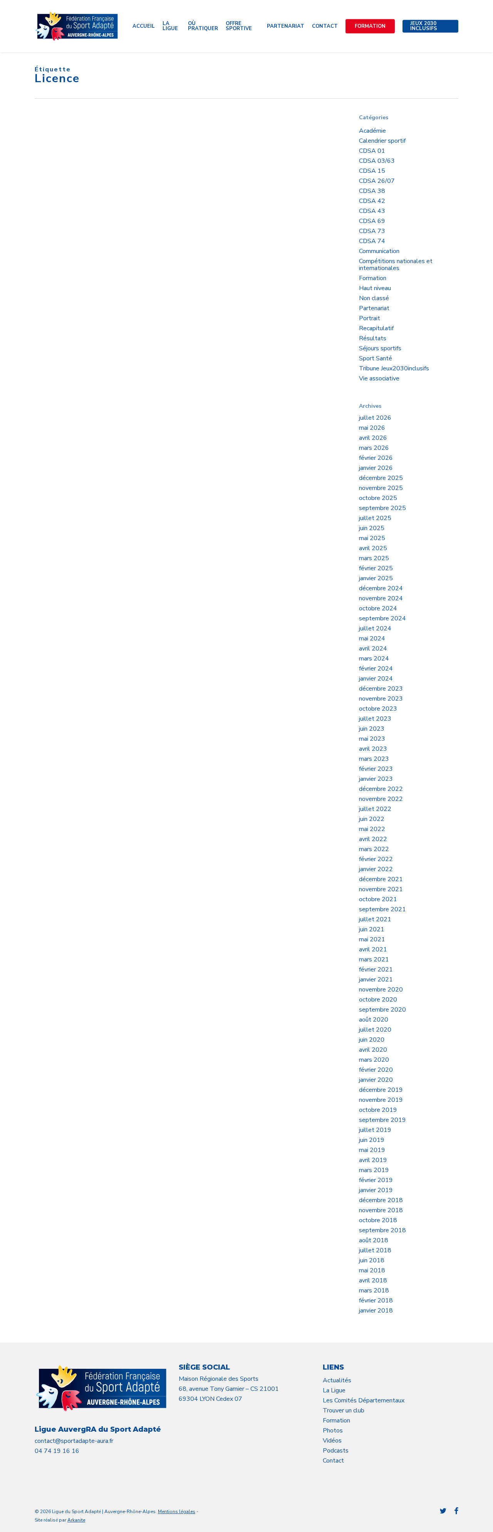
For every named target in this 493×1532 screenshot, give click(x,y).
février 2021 (376, 969)
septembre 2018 (382, 1230)
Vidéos (332, 1440)
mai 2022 (372, 829)
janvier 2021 (376, 979)
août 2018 (373, 1240)
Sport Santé (375, 358)
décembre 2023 (381, 688)
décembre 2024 (381, 588)
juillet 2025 (375, 518)
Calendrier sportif (382, 140)
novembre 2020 (381, 989)
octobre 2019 (378, 1109)
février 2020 (376, 1069)
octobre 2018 (378, 1220)
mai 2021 (372, 939)
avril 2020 (373, 1049)
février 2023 (376, 768)
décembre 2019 (381, 1089)
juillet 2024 (375, 628)
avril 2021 (373, 949)
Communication (379, 251)
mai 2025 (372, 538)
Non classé (374, 298)
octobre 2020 (378, 999)
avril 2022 (373, 839)
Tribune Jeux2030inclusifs (394, 368)
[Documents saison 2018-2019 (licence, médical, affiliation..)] (85, 280)
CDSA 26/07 (377, 180)
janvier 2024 (376, 678)
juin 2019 (371, 1140)
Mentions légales (176, 1511)
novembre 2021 (381, 889)
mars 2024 (374, 658)
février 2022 (376, 859)
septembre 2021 (382, 909)
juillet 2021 (375, 919)
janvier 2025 (376, 578)
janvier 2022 (376, 869)
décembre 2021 (381, 879)
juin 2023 (371, 728)
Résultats (372, 338)
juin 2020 (371, 1039)
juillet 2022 (375, 809)
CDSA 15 (372, 170)
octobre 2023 (378, 708)
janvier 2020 (376, 1079)
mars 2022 (374, 849)
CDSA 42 (372, 201)
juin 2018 (371, 1260)
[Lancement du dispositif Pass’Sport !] (85, 185)
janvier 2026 (376, 467)
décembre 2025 (381, 478)
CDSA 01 (372, 150)
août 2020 (373, 1019)
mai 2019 (372, 1150)
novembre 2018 (381, 1210)
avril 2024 (373, 648)
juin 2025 (371, 528)
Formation (372, 278)
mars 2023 (374, 758)
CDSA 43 (372, 211)
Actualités (337, 1380)
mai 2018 (372, 1270)
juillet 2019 (375, 1130)
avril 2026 (373, 437)
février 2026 (376, 457)
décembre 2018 (381, 1200)
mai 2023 (372, 738)
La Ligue (334, 1390)
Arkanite (76, 1520)
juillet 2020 (375, 1029)
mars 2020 (374, 1059)
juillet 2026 (375, 417)
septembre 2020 (382, 1009)
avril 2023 (373, 748)
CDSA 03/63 (377, 160)
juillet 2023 (375, 718)
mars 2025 (374, 558)
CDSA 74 (372, 241)
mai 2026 (372, 427)
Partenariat (374, 308)
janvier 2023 (376, 778)
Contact (333, 1460)
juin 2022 (371, 819)
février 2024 (376, 668)
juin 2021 (371, 929)
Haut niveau (375, 288)
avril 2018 (373, 1280)
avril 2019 (373, 1160)
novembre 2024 (381, 598)
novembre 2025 (381, 488)
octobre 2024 (378, 608)
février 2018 (376, 1300)
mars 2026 (374, 447)
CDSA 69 (372, 221)
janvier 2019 (376, 1190)
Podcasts (336, 1450)
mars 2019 (374, 1170)
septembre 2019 (382, 1119)
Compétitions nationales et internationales (396, 265)
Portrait (369, 318)
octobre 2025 (378, 498)
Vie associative (379, 378)
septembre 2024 (382, 618)
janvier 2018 (376, 1310)
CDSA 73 (372, 231)
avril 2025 (373, 548)
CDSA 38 (372, 190)
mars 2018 (374, 1290)
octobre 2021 (378, 899)
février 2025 (376, 568)
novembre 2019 (381, 1099)
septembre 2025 (382, 508)
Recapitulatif (376, 328)
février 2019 (376, 1180)
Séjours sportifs (380, 348)
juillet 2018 (375, 1250)
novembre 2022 (381, 799)
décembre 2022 (381, 788)
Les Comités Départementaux (363, 1400)
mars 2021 (374, 959)
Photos (333, 1430)
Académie (372, 130)
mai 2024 (372, 638)
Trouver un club (343, 1410)
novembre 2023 (381, 698)
